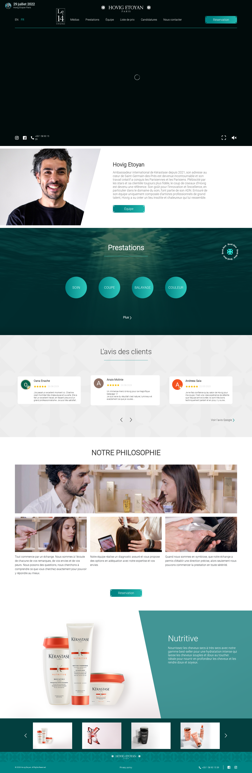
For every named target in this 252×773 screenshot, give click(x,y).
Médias (74, 19)
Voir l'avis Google (221, 420)
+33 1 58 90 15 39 (42, 137)
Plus (126, 317)
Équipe (110, 19)
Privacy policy (126, 767)
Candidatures (149, 19)
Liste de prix (127, 19)
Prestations (92, 19)
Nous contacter (172, 19)
